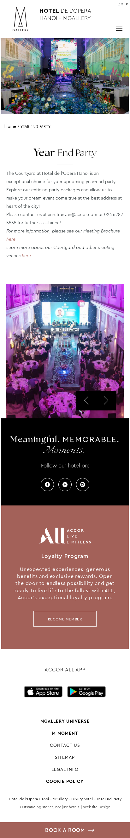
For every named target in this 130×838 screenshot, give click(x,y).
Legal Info (65, 769)
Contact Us (65, 745)
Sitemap (65, 757)
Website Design (96, 807)
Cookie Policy (65, 781)
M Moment (65, 733)
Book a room (65, 830)
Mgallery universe (65, 721)
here (10, 239)
